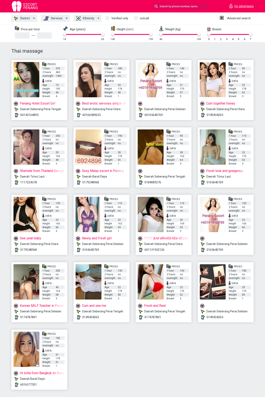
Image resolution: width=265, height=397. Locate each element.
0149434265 (215, 115)
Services (56, 18)
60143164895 (29, 115)
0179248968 (90, 182)
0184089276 (153, 182)
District (24, 18)
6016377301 (28, 384)
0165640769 (215, 182)
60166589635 (91, 115)
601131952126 (154, 250)
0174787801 (28, 317)
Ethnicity (88, 18)
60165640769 (154, 115)
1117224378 (28, 182)
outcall (144, 18)
